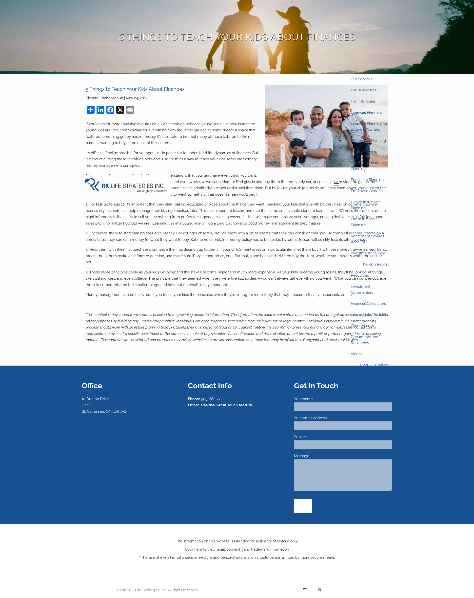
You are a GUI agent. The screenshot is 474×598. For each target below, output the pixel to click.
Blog (364, 365)
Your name (321, 399)
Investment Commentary (362, 289)
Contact (382, 365)
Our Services (361, 79)
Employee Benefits (367, 191)
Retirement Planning (368, 140)
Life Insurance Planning (363, 222)
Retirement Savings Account (367, 239)
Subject (318, 437)
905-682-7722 (212, 399)
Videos (356, 354)
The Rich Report (375, 264)
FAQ (382, 314)
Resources (360, 275)
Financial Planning (366, 112)
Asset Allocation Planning (364, 166)
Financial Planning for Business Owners (369, 126)
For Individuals (363, 101)
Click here (193, 549)
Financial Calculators (368, 303)
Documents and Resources (364, 340)
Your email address (328, 418)
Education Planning (367, 180)
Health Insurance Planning (365, 205)
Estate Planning (364, 151)
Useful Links (361, 314)
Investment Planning (368, 253)
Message (319, 456)
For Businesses (363, 90)
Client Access (362, 326)
